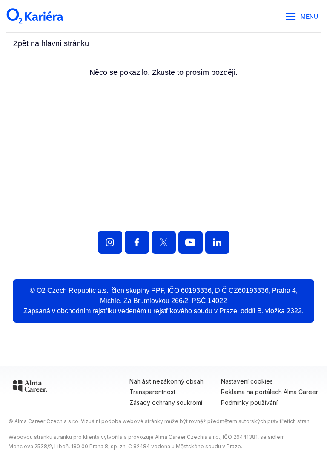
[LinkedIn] (217, 242)
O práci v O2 (120, 207)
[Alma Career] (30, 387)
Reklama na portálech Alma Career (269, 391)
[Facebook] (137, 242)
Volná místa (43, 207)
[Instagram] (110, 242)
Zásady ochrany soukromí (165, 402)
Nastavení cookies (247, 381)
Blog (241, 207)
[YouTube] (190, 242)
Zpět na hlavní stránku (51, 43)
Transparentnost (152, 391)
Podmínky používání (249, 402)
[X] (164, 242)
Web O (292, 207)
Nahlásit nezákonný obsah (166, 381)
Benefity (190, 207)
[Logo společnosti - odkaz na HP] (35, 26)
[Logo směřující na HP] (163, 181)
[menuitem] (43, 207)
